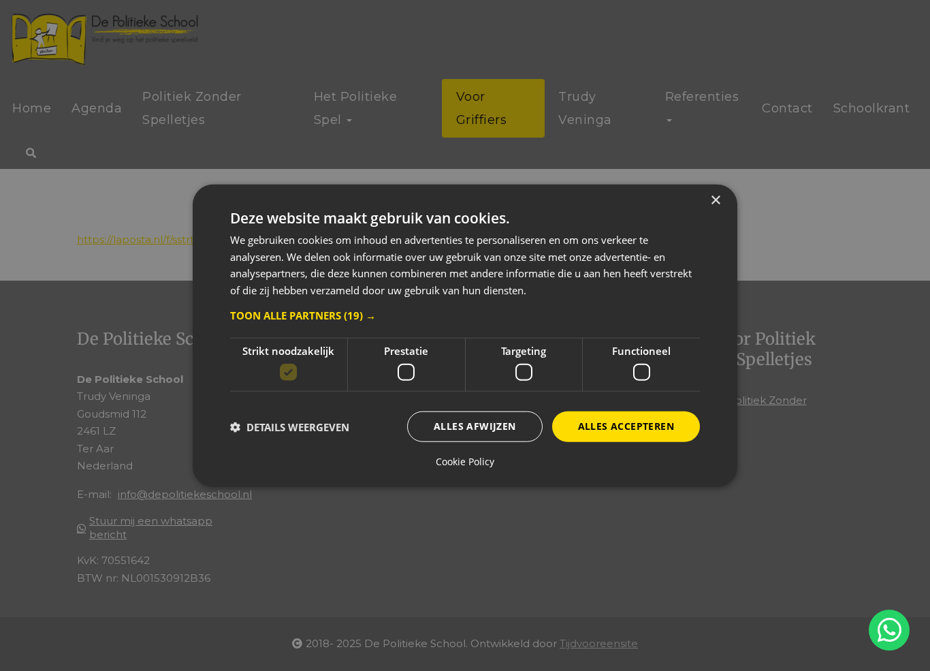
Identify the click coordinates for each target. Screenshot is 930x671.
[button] (465, 315)
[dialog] (465, 335)
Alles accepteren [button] (626, 426)
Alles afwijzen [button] (475, 426)
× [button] (715, 200)
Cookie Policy (465, 462)
